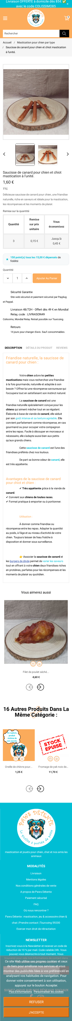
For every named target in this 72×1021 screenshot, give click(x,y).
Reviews (62, 347)
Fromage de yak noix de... (53, 766)
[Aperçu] (39, 664)
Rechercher (64, 33)
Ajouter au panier (46, 278)
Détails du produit (39, 347)
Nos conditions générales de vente (36, 885)
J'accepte (36, 1012)
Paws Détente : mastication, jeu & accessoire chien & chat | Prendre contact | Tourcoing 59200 (36, 919)
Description (13, 347)
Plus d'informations (20, 991)
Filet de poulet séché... (36, 671)
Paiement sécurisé (36, 897)
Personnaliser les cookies (49, 991)
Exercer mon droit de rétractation (36, 928)
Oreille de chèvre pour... (18, 766)
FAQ (36, 904)
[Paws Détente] (36, 828)
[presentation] (29, 687)
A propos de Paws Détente (36, 891)
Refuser (36, 1002)
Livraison (36, 873)
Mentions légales (36, 879)
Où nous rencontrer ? (36, 910)
